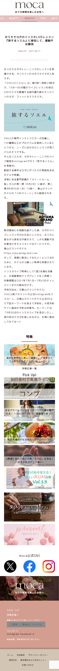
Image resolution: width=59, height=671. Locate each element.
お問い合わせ (28, 665)
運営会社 (13, 660)
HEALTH (29, 18)
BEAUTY (14, 18)
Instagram (13, 634)
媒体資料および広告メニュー (33, 660)
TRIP (43, 18)
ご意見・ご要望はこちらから (26, 624)
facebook (26, 634)
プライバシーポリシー (38, 655)
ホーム (10, 655)
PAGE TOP (13, 610)
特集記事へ (13, 614)
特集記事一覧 (29, 368)
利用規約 (21, 655)
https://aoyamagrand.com (21, 253)
